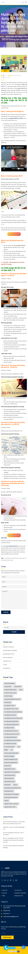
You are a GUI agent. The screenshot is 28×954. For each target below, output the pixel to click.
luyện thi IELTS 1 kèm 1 (9, 769)
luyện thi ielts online (8, 560)
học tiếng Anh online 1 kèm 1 (11, 731)
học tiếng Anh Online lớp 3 (10, 737)
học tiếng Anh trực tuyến (10, 743)
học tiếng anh (7, 702)
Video (3, 895)
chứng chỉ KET (7, 686)
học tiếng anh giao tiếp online (11, 721)
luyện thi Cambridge (9, 756)
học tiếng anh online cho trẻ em (11, 734)
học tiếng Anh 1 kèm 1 (9, 705)
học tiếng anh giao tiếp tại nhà (11, 724)
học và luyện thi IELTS (12, 546)
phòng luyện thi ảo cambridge (11, 794)
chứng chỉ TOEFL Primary (10, 689)
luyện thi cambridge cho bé (10, 759)
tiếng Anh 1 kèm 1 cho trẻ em (11, 803)
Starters (6, 800)
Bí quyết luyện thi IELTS (16, 75)
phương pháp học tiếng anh (10, 797)
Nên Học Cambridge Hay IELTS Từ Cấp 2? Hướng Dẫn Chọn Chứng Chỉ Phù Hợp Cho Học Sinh (13, 840)
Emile (5, 75)
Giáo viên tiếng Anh (7, 657)
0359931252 (6, 910)
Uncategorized (6, 668)
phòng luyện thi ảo (8, 791)
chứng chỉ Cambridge (9, 683)
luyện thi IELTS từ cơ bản (16, 118)
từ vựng (5, 664)
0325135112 (6, 913)
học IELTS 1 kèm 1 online (10, 692)
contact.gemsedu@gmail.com (11, 916)
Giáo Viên (4, 893)
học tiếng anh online (9, 727)
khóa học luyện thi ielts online (14, 558)
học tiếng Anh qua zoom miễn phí (12, 740)
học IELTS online (8, 696)
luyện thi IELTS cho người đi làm (11, 772)
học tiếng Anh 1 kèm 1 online (11, 708)
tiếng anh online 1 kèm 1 (10, 807)
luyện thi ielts (7, 765)
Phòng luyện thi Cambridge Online (12, 788)
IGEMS (6, 750)
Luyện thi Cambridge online (10, 762)
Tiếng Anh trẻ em (7, 661)
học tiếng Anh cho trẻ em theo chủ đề (13, 718)
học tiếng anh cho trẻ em (10, 715)
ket (11, 750)
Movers (15, 784)
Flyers (21, 689)
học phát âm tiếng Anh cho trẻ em (12, 699)
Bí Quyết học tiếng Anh (20, 893)
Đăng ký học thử (19, 895)
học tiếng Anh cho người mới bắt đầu (13, 712)
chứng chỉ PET (17, 686)
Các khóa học (18, 890)
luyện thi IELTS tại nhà (9, 781)
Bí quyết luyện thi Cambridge (10, 650)
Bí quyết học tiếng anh (8, 647)
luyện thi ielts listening (9, 775)
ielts (6, 558)
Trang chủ (4, 890)
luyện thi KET (7, 784)
